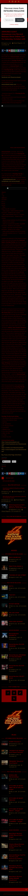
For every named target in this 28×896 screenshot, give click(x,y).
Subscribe (20, 20)
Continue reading (14, 24)
